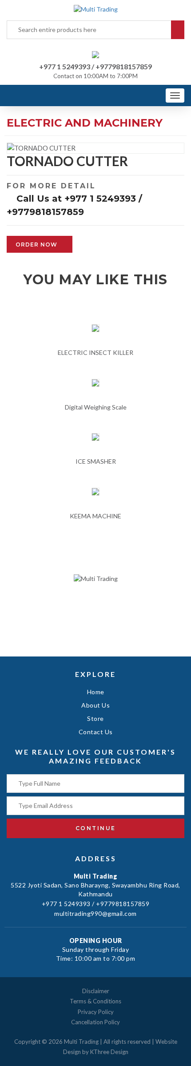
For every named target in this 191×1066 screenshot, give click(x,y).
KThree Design (109, 1051)
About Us (95, 705)
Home (95, 692)
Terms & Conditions (95, 1001)
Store (95, 718)
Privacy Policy (96, 1011)
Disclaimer (95, 990)
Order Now (37, 244)
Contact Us (96, 732)
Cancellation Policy (95, 1022)
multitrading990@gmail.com (95, 913)
